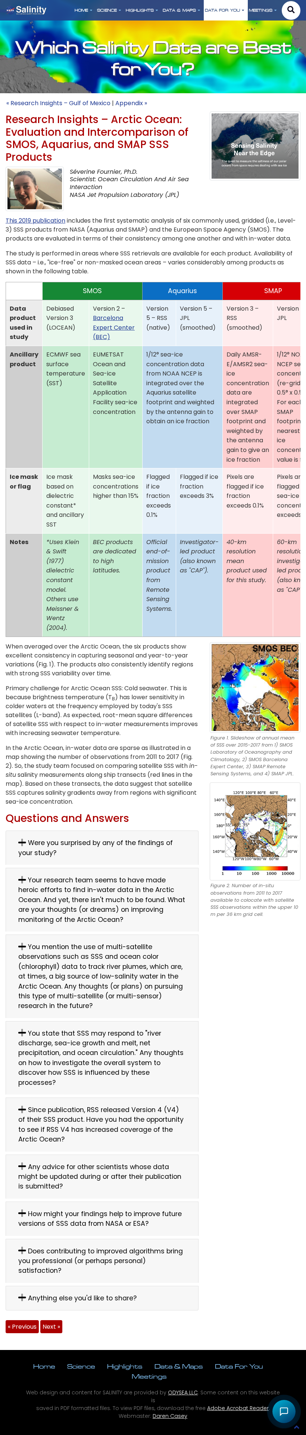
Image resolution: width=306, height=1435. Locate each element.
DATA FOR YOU (222, 10)
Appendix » (131, 103)
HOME (81, 10)
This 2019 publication (35, 220)
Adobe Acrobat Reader (238, 1408)
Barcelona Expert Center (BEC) (114, 327)
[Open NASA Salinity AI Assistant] (284, 1411)
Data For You (239, 1366)
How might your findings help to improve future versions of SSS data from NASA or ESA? (100, 1218)
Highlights (125, 1366)
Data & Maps (178, 1366)
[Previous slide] (211, 687)
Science (81, 1366)
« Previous (22, 1326)
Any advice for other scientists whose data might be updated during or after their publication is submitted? (99, 1176)
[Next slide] (298, 687)
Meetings (149, 1376)
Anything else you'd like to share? (81, 1298)
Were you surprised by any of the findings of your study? (95, 847)
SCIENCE (107, 10)
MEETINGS (260, 10)
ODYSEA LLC (183, 1392)
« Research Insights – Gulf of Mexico (58, 103)
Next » (51, 1326)
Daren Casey (170, 1416)
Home (44, 1366)
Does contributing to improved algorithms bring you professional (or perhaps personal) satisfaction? (100, 1261)
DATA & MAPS (179, 10)
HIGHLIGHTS (140, 10)
